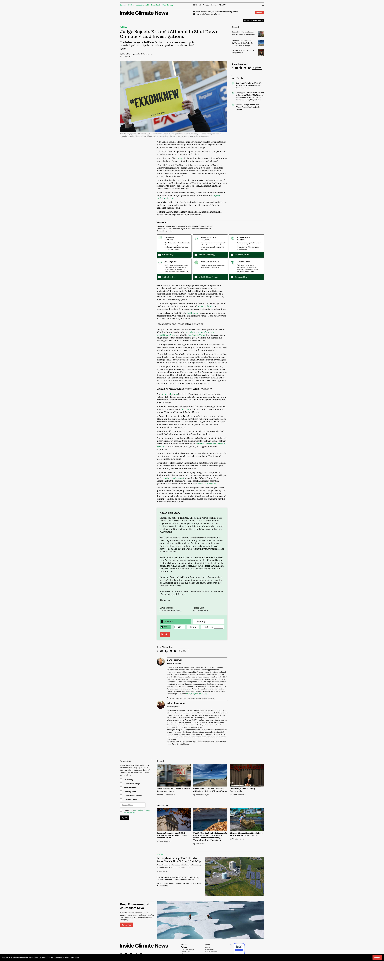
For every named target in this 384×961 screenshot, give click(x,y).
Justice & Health (142, 5)
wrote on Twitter (205, 306)
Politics (131, 5)
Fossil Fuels (155, 5)
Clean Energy (167, 5)
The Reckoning (253, 20)
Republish (257, 68)
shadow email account (173, 478)
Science (123, 5)
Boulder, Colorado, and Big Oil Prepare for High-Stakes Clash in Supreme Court (249, 85)
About (207, 947)
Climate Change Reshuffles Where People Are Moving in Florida (248, 107)
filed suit (185, 409)
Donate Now (126, 925)
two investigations (169, 394)
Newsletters (162, 222)
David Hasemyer (129, 54)
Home (207, 945)
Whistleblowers (211, 952)
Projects (206, 5)
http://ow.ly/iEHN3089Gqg (196, 694)
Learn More (74, 957)
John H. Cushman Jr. (144, 54)
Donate (259, 12)
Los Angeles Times (196, 334)
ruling (179, 158)
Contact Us (209, 949)
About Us (222, 5)
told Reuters (192, 313)
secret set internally (206, 483)
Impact (214, 5)
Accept (377, 957)
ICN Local (197, 5)
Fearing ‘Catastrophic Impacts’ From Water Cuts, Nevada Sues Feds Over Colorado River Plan (178, 878)
